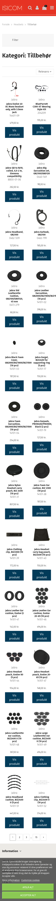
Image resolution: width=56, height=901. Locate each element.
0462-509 (14, 238)
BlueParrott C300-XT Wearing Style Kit (42, 107)
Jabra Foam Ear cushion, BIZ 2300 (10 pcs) (42, 488)
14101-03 (14, 368)
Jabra (14, 99)
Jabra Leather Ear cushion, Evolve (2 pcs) (14, 613)
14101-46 (41, 619)
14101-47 (41, 680)
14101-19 (41, 430)
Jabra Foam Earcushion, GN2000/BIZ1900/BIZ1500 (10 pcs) (18, 425)
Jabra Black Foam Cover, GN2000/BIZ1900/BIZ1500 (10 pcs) (18, 361)
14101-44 (14, 680)
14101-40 (41, 558)
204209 (42, 112)
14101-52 (41, 806)
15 (36, 837)
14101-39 (14, 558)
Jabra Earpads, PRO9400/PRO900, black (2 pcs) (42, 424)
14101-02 (41, 302)
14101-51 (14, 806)
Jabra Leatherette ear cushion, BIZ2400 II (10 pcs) (14, 737)
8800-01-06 (14, 179)
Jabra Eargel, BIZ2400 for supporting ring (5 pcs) (41, 361)
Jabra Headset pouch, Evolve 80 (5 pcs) (14, 674)
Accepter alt (28, 895)
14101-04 (14, 433)
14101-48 (14, 744)
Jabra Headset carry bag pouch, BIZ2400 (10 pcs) (41, 552)
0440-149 (42, 176)
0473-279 (14, 304)
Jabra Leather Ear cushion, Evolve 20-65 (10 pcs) (42, 613)
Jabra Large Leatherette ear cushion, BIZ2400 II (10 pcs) (42, 737)
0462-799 (42, 238)
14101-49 (41, 744)
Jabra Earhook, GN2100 (41, 233)
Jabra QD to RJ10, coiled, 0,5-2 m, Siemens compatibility (14, 172)
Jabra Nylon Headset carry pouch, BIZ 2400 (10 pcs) (14, 489)
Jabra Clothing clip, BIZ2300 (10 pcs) (14, 552)
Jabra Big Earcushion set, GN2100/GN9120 (41, 170)
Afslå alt (28, 887)
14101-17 (41, 368)
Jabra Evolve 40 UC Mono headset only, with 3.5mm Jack (14, 108)
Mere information (11, 880)
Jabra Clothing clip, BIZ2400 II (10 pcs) (42, 800)
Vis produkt (14, 132)
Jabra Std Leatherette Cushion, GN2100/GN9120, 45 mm (14, 296)
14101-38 (41, 494)
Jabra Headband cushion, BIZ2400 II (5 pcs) (14, 800)
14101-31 (14, 497)
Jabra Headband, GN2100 (14, 233)
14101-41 (14, 619)
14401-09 (14, 115)
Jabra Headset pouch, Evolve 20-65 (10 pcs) (41, 674)
